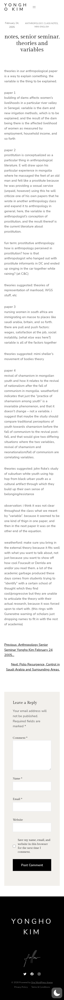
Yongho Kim (16, 7)
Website (18, 820)
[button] (57, 993)
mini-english (41, 26)
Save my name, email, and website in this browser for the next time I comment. (34, 846)
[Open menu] (34, 7)
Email (17, 799)
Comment (20, 738)
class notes (51, 23)
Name (17, 778)
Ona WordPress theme (42, 982)
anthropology (34, 23)
